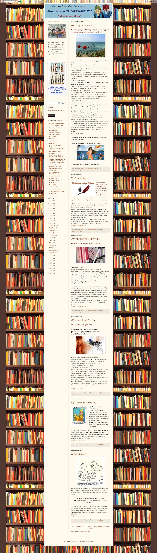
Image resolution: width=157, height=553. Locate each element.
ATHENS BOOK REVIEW (56, 149)
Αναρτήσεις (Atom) (84, 531)
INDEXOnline (53, 139)
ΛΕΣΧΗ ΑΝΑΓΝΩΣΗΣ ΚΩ (56, 163)
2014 (51, 260)
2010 (51, 270)
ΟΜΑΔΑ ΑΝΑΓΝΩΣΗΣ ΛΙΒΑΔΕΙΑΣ (55, 169)
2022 (51, 211)
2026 (51, 201)
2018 (51, 221)
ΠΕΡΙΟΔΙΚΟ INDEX (55, 151)
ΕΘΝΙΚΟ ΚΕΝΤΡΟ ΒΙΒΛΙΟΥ (57, 124)
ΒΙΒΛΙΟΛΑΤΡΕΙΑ (54, 180)
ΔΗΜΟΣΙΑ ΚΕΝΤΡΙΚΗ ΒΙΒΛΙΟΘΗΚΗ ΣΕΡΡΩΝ (56, 156)
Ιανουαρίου (52, 252)
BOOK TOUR (53, 130)
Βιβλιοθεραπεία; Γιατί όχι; (84, 402)
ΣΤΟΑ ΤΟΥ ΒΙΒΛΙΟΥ (55, 134)
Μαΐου (51, 242)
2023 (51, 208)
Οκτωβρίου (52, 230)
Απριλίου (52, 245)
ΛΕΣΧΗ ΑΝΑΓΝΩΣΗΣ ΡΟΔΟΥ (55, 173)
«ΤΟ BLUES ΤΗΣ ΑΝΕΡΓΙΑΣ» (85, 239)
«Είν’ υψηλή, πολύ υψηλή (83, 320)
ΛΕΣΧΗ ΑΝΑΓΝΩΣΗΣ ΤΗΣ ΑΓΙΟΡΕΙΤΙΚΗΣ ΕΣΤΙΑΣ (57, 159)
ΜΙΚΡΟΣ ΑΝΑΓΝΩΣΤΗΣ (56, 132)
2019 (51, 218)
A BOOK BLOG (53, 193)
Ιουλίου (51, 237)
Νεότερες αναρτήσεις (78, 526)
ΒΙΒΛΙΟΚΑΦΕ (53, 178)
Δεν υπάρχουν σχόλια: (78, 170)
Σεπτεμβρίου (53, 233)
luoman (83, 541)
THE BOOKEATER (54, 176)
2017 (51, 223)
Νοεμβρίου (52, 228)
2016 (51, 255)
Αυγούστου (52, 235)
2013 (51, 263)
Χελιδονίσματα (78, 453)
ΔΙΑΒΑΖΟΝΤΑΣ (53, 187)
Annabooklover (53, 141)
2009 (51, 273)
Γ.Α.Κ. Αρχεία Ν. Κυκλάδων (57, 128)
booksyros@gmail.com (55, 110)
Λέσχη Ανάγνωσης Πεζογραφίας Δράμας (55, 165)
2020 (51, 216)
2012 (51, 265)
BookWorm (52, 143)
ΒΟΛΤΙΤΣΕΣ (52, 182)
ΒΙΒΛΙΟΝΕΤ (52, 153)
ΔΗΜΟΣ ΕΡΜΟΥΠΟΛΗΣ (56, 126)
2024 (51, 206)
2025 (51, 203)
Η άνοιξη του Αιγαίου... (82, 25)
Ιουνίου (51, 240)
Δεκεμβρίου (52, 225)
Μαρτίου (52, 247)
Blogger (92, 541)
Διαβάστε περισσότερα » (78, 225)
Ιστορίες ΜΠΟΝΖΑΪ (54, 189)
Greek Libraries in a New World (55, 146)
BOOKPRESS (53, 136)
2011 (51, 268)
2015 (51, 258)
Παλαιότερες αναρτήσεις (101, 526)
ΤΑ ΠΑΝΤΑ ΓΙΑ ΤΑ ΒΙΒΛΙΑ (57, 191)
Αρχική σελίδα (89, 527)
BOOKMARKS (53, 184)
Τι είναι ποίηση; (79, 178)
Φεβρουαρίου (53, 250)
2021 (51, 213)
